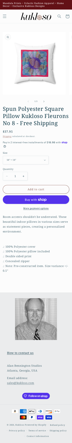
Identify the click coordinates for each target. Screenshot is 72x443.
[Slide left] (28, 101)
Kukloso (19, 424)
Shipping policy (58, 430)
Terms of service (37, 430)
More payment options (36, 208)
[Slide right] (44, 101)
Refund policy (57, 425)
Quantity (8, 169)
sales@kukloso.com (20, 383)
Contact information (38, 436)
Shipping (7, 136)
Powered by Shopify (35, 424)
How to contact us (20, 353)
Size (5, 152)
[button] (5, 16)
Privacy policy (17, 430)
